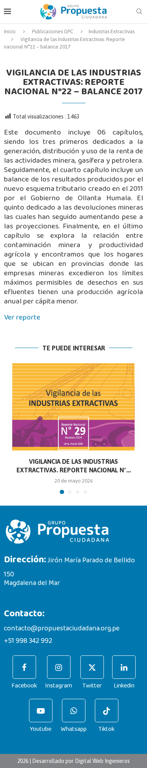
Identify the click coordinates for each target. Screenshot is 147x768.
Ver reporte (22, 317)
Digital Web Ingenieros (102, 761)
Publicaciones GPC (52, 31)
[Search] (139, 12)
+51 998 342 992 (28, 640)
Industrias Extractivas (111, 31)
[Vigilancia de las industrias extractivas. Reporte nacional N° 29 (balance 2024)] (73, 406)
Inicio (10, 31)
